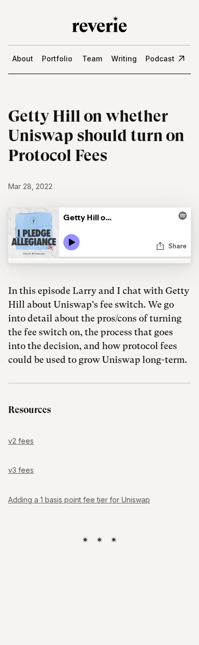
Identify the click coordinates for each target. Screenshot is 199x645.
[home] (99, 22)
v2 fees (21, 440)
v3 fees (21, 470)
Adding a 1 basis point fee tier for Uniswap (79, 499)
